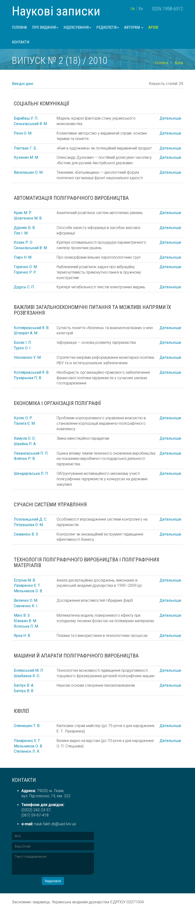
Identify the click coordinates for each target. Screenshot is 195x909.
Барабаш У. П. (26, 118)
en (141, 8)
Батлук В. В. (24, 691)
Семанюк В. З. (26, 534)
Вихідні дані (22, 83)
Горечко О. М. (26, 267)
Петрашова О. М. (29, 524)
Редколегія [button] (106, 27)
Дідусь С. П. (24, 287)
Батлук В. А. (24, 685)
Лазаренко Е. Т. (27, 585)
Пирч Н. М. (23, 257)
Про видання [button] (44, 27)
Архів (153, 27)
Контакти (20, 42)
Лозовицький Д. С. (30, 519)
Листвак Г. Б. (25, 148)
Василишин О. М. (28, 172)
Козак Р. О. (23, 242)
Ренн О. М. (23, 133)
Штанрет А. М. (26, 333)
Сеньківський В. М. (31, 123)
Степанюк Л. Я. (27, 751)
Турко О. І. (22, 348)
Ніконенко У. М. (27, 357)
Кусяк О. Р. (23, 418)
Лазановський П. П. (31, 453)
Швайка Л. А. (25, 444)
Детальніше (170, 118)
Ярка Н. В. (22, 635)
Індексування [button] (76, 27)
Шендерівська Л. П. (31, 473)
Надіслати (53, 881)
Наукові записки (56, 11)
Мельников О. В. (28, 591)
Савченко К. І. (26, 606)
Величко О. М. (26, 600)
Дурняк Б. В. (24, 227)
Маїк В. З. (22, 615)
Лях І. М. (21, 233)
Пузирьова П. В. (28, 378)
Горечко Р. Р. (25, 272)
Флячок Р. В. (24, 458)
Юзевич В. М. (25, 621)
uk (133, 8)
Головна (19, 27)
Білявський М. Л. (29, 670)
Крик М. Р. (23, 212)
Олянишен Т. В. (27, 725)
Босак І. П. (23, 342)
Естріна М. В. (25, 580)
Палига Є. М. (24, 423)
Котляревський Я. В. (31, 328)
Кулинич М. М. (26, 157)
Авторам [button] (132, 27)
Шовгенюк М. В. (28, 218)
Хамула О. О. (24, 438)
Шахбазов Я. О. (27, 676)
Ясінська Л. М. (26, 626)
